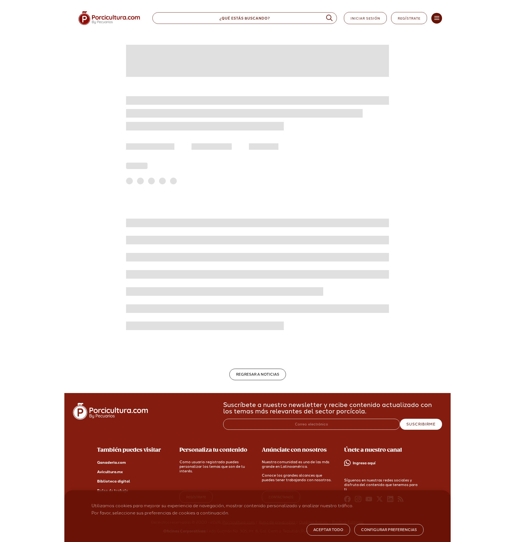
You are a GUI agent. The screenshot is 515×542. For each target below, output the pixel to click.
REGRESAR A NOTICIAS (257, 374)
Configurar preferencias (389, 530)
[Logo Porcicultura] (109, 25)
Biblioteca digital (113, 481)
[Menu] (436, 18)
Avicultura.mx (110, 472)
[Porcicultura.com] (110, 418)
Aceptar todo (328, 530)
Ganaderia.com (111, 462)
